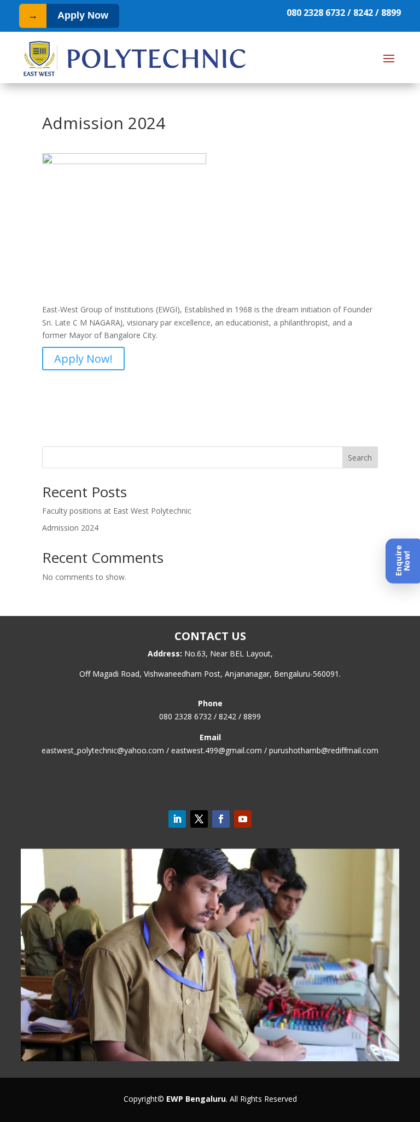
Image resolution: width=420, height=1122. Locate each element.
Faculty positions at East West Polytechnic (116, 510)
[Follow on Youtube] (243, 819)
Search (360, 457)
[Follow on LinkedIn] (177, 819)
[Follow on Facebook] (221, 819)
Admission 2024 (70, 527)
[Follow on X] (199, 819)
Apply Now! (83, 358)
